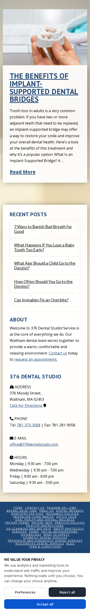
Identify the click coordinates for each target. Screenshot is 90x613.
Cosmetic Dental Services (45, 537)
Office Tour (66, 516)
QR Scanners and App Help (28, 528)
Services (19, 531)
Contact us (58, 353)
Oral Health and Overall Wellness (45, 519)
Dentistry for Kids (27, 513)
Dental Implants (70, 510)
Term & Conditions (45, 546)
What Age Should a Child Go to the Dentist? (44, 265)
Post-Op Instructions (45, 525)
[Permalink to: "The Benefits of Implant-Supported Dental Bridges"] (45, 37)
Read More (23, 172)
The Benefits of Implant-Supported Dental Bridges (44, 87)
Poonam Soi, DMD (62, 507)
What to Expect (56, 534)
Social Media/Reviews (59, 531)
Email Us (46, 510)
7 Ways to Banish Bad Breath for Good (43, 229)
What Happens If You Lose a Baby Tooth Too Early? (44, 247)
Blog (70, 543)
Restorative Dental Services (39, 543)
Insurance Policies (62, 513)
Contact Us (35, 507)
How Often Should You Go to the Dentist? (43, 284)
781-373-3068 (28, 425)
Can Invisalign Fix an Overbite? (41, 300)
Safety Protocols (69, 528)
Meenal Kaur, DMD (21, 510)
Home (18, 507)
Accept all (45, 604)
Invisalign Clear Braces (33, 516)
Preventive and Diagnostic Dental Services (45, 540)
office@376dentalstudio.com (34, 444)
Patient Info (42, 522)
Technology (31, 534)
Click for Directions (26, 405)
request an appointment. (35, 359)
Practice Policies (70, 522)
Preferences (25, 592)
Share (34, 531)
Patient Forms (17, 522)
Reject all (67, 592)
